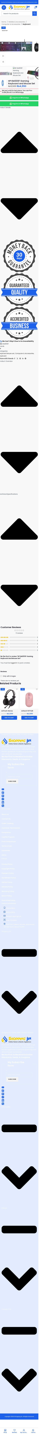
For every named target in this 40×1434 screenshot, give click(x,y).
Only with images (9, 676)
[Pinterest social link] (20, 358)
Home (4, 22)
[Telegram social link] (25, 358)
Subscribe (12, 781)
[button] (37, 45)
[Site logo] (19, 7)
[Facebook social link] (14, 358)
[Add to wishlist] (17, 689)
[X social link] (17, 358)
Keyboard (26, 24)
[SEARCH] (34, 13)
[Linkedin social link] (23, 358)
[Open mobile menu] (4, 7)
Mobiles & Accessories (17, 22)
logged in (14, 663)
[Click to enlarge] (3, 61)
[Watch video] (3, 55)
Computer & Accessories (11, 24)
